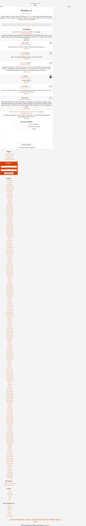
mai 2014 (10, 302)
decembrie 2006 (9, 458)
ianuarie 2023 (10, 207)
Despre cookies (9, 155)
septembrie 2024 (9, 189)
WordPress (47, 525)
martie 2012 (9, 347)
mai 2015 (10, 280)
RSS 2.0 (19, 25)
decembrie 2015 (9, 268)
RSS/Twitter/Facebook (10, 159)
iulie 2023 (10, 200)
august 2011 (9, 359)
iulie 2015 (10, 277)
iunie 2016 (9, 258)
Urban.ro (10, 514)
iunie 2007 (9, 447)
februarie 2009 (9, 412)
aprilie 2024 (9, 191)
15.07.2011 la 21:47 (25, 99)
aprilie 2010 (9, 388)
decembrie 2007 (9, 437)
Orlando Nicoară (35, 3)
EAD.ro (9, 505)
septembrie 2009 (9, 400)
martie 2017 (9, 242)
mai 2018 (10, 221)
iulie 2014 (10, 298)
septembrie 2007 (9, 442)
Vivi (9, 499)
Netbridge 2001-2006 (9, 485)
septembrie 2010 (9, 379)
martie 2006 (9, 474)
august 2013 (9, 317)
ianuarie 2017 (10, 245)
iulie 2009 (10, 403)
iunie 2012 (9, 342)
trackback (39, 25)
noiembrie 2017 (9, 231)
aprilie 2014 (9, 303)
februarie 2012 (9, 349)
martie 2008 (9, 431)
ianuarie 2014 (10, 309)
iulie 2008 (10, 424)
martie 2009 (9, 410)
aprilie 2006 (9, 472)
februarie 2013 (9, 328)
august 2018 (9, 219)
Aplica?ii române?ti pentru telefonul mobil (24, 32)
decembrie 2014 (9, 289)
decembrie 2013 (9, 310)
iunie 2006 (9, 468)
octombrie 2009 (9, 398)
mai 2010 (10, 386)
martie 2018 (9, 224)
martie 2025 (9, 186)
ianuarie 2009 (10, 414)
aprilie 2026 (9, 180)
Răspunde (26, 40)
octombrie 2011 (9, 356)
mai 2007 (10, 449)
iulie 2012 (10, 340)
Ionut (9, 491)
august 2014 (9, 296)
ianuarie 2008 (10, 435)
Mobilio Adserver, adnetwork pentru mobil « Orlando (24, 112)
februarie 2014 (9, 307)
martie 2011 (9, 368)
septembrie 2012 (9, 337)
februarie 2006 (9, 475)
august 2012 (9, 338)
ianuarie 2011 (10, 372)
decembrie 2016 (9, 247)
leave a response (32, 25)
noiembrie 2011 (9, 354)
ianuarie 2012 (10, 351)
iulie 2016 (10, 256)
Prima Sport (9, 509)
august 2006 (9, 465)
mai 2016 (10, 259)
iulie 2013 (10, 319)
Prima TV (10, 510)
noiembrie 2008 (9, 417)
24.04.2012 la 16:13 (26, 113)
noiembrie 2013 (9, 312)
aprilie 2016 (9, 261)
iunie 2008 (9, 426)
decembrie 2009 (9, 395)
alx (23, 76)
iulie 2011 (10, 361)
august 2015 (9, 275)
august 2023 (9, 198)
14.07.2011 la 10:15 (25, 78)
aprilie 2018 (9, 222)
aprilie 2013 (9, 324)
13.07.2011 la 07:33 (25, 54)
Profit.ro (10, 512)
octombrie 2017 (9, 233)
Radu (10, 496)
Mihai (23, 86)
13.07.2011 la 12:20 (25, 64)
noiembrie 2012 (9, 333)
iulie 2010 (10, 382)
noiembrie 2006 (9, 460)
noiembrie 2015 (9, 270)
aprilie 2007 (9, 451)
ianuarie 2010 (10, 393)
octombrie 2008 (9, 419)
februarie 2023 (9, 205)
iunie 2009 (9, 405)
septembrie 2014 (9, 294)
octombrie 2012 (9, 335)
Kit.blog (9, 492)
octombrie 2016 (9, 251)
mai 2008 (10, 428)
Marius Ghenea (9, 494)
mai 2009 (10, 407)
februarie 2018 (9, 226)
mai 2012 (10, 344)
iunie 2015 (9, 279)
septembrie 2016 (9, 252)
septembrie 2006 (9, 463)
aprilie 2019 (9, 214)
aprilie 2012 (9, 345)
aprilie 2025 (9, 184)
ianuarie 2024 (10, 194)
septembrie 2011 (9, 358)
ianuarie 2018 (10, 228)
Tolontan (10, 498)
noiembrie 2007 (9, 438)
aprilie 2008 (9, 430)
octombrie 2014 (9, 293)
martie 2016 (9, 263)
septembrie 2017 (9, 235)
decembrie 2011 (9, 352)
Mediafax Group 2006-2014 (10, 483)
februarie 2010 (9, 391)
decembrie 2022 (9, 208)
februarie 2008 (9, 433)
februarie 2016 (9, 265)
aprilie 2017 (9, 240)
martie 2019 (9, 215)
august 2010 (9, 381)
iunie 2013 (9, 321)
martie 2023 (9, 203)
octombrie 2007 (9, 440)
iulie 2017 (10, 237)
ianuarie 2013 (10, 330)
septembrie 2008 (9, 421)
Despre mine (10, 157)
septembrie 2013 (9, 316)
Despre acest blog (10, 153)
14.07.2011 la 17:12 (25, 88)
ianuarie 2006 (10, 477)
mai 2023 (10, 201)
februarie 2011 (9, 370)
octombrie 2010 (9, 377)
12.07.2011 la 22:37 (25, 44)
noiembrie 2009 (9, 396)
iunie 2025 (9, 182)
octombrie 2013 (9, 314)
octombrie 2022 (9, 212)
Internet (36, 24)
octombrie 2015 (9, 272)
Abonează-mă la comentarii (27, 147)
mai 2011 (10, 365)
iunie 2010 (9, 384)
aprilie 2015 (9, 282)
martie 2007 (9, 453)
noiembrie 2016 (9, 249)
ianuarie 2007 (10, 456)
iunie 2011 (9, 363)
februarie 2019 (9, 217)
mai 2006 (10, 470)
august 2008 (9, 423)
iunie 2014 (9, 300)
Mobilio (28, 16)
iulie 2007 (10, 445)
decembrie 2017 (9, 230)
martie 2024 (9, 193)
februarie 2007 (9, 454)
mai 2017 (10, 238)
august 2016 (9, 254)
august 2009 (9, 402)
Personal (41, 24)
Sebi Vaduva (23, 63)
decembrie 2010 (9, 373)
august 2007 (9, 444)
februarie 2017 (9, 244)
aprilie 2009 (9, 409)
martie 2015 (9, 284)
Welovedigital (10, 516)
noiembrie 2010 (9, 375)
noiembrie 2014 (9, 291)
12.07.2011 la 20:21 (26, 33)
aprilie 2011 (9, 366)
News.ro (10, 507)
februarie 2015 (9, 286)
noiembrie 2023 (9, 196)
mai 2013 (10, 323)
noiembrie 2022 (9, 210)
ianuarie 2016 (10, 266)
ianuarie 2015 (10, 287)
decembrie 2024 (9, 187)
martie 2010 (9, 389)
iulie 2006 (10, 467)
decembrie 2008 (9, 416)
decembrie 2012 (9, 331)
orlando (23, 53)
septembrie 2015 (9, 273)
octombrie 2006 (9, 461)
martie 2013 (9, 326)
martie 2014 (9, 305)
